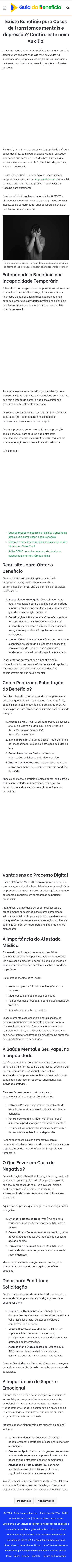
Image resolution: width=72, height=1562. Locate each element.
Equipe (26, 1556)
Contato (36, 1556)
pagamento (46, 1500)
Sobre (17, 1556)
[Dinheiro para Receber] (36, 8)
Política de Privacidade (54, 1556)
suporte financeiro (45, 179)
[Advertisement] (36, 110)
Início (9, 1556)
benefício (25, 1500)
